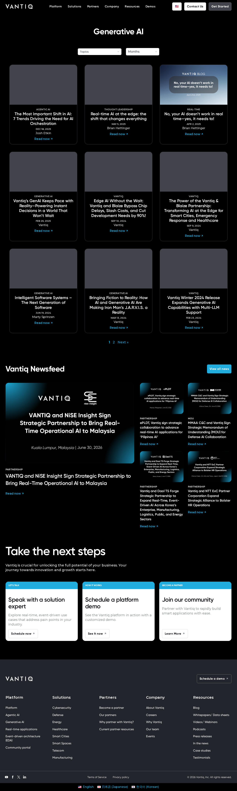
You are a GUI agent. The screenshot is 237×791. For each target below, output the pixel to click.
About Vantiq (155, 707)
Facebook (13, 776)
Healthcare (60, 729)
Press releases (202, 736)
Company (112, 6)
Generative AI (15, 722)
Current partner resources (116, 729)
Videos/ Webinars (205, 722)
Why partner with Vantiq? (116, 722)
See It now (95, 633)
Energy (56, 722)
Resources (132, 6)
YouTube (6, 776)
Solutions (74, 6)
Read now (13, 493)
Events (150, 736)
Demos (151, 6)
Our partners (107, 715)
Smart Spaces (61, 743)
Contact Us (195, 6)
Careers (151, 715)
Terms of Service (96, 777)
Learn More (173, 633)
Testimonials (201, 757)
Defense (57, 715)
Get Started (220, 6)
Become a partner (111, 707)
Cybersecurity (61, 707)
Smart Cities (60, 736)
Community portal (18, 747)
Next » (123, 342)
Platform (55, 6)
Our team (152, 729)
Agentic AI (12, 715)
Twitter (18, 777)
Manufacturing (62, 757)
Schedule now (21, 633)
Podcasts (199, 729)
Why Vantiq (154, 722)
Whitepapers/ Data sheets (211, 715)
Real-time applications (21, 729)
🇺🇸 (177, 6)
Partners (93, 6)
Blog (196, 707)
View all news (219, 369)
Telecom (58, 750)
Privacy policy (121, 777)
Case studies (202, 750)
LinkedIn (24, 776)
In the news (200, 743)
